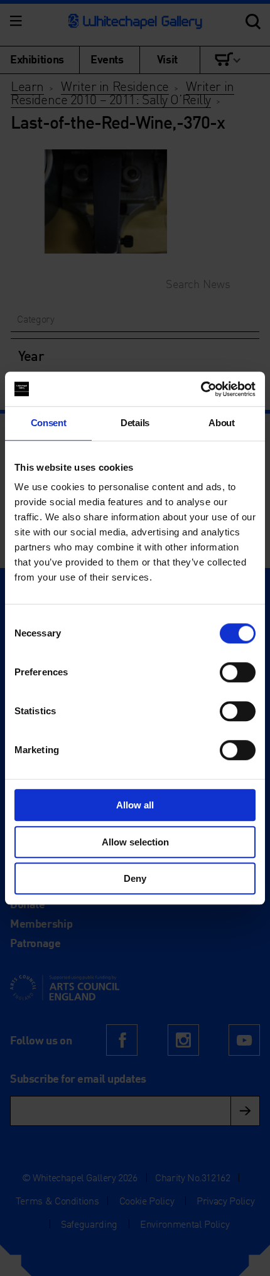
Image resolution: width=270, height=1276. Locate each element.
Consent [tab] (49, 422)
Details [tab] (135, 422)
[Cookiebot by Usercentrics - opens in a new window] (201, 389)
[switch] (238, 672)
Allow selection (135, 842)
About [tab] (221, 422)
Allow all (135, 805)
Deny (135, 878)
